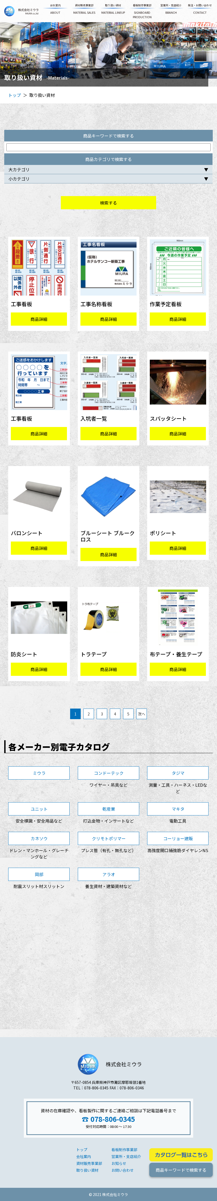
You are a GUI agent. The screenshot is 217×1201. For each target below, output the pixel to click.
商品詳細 (39, 319)
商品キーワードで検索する (181, 1170)
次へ (141, 713)
